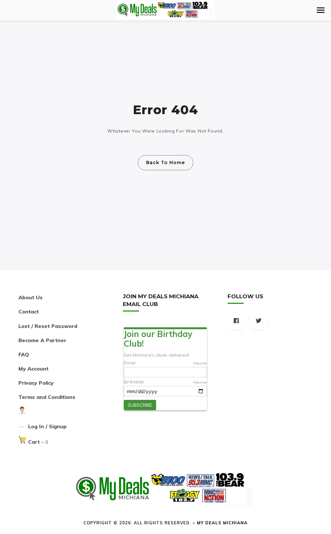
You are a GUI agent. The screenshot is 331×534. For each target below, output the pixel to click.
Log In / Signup (47, 426)
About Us (30, 297)
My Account (33, 368)
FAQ (23, 354)
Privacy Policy (36, 383)
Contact (28, 311)
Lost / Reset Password (47, 326)
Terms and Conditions (46, 397)
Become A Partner (42, 340)
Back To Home (165, 162)
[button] (320, 10)
